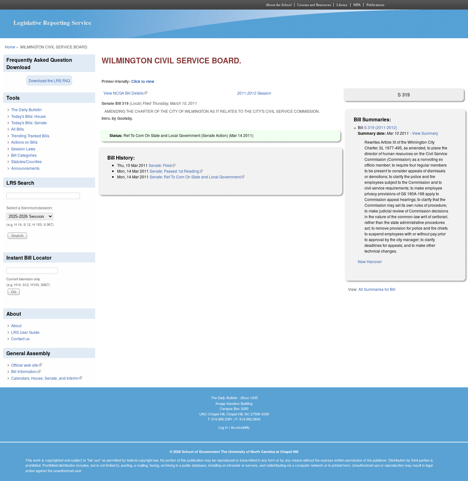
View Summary (425, 133)
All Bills (17, 129)
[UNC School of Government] (149, 5)
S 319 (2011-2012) (380, 127)
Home (10, 46)
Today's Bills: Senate (29, 122)
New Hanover (370, 261)
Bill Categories (24, 155)
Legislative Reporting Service (52, 22)
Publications (375, 5)
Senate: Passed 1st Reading (176, 171)
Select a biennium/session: (29, 207)
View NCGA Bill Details (125, 93)
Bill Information (26, 371)
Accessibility (240, 427)
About (16, 325)
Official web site (26, 365)
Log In (223, 427)
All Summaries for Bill (376, 289)
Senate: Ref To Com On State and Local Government (197, 176)
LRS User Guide (25, 332)
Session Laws (23, 148)
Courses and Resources (314, 5)
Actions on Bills (24, 142)
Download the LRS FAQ (49, 80)
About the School (279, 5)
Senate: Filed (162, 165)
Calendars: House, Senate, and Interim (46, 378)
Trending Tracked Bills (30, 135)
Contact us (20, 338)
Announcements (25, 168)
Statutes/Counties (26, 161)
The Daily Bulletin (26, 109)
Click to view (142, 81)
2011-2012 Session (254, 93)
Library (342, 5)
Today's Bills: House (28, 116)
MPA (357, 5)
